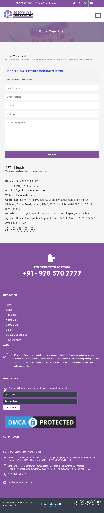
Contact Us (12, 324)
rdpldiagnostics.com (24, 195)
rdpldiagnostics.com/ (52, 506)
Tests (9, 309)
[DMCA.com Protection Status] (40, 422)
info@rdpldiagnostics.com (51, 3)
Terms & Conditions (16, 334)
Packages (11, 314)
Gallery (9, 329)
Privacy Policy (13, 339)
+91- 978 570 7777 (23, 3)
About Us (11, 319)
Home (9, 304)
